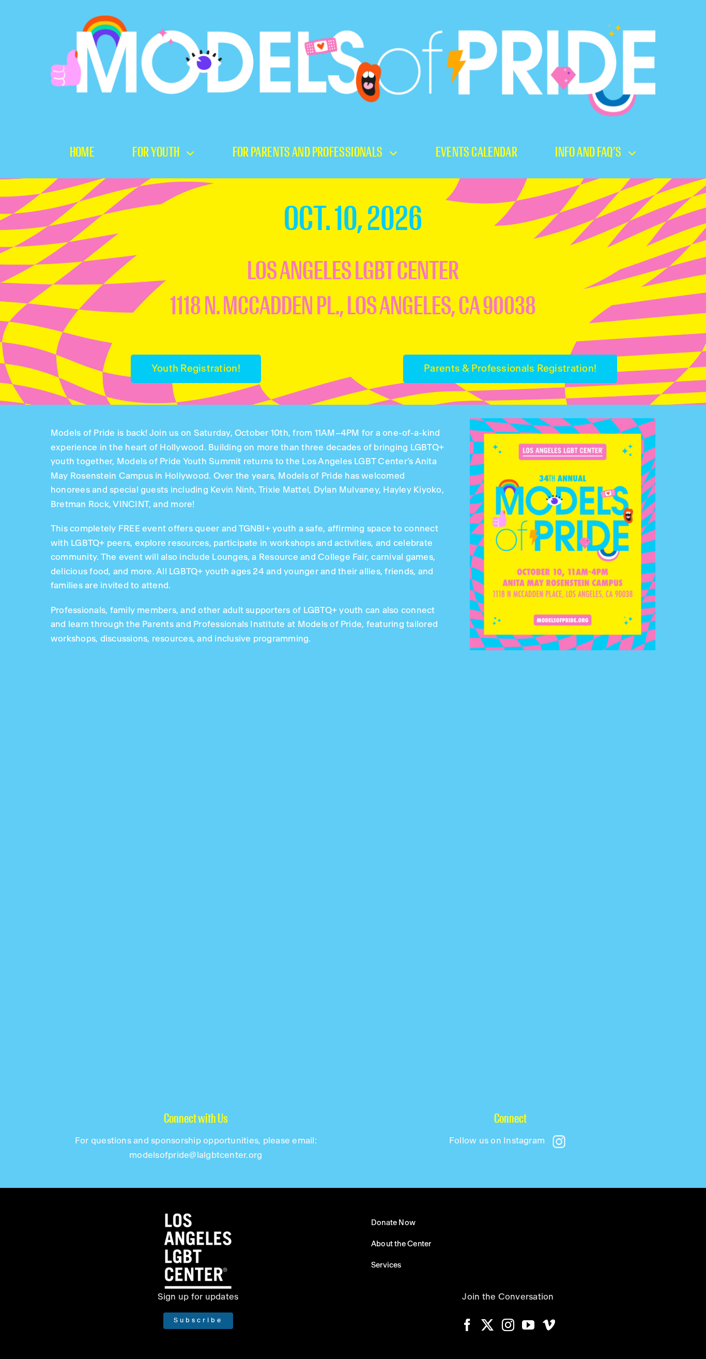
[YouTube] (528, 1325)
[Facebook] (467, 1325)
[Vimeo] (549, 1325)
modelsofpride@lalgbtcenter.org (195, 1155)
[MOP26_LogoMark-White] (353, 19)
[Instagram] (508, 1325)
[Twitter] (487, 1325)
